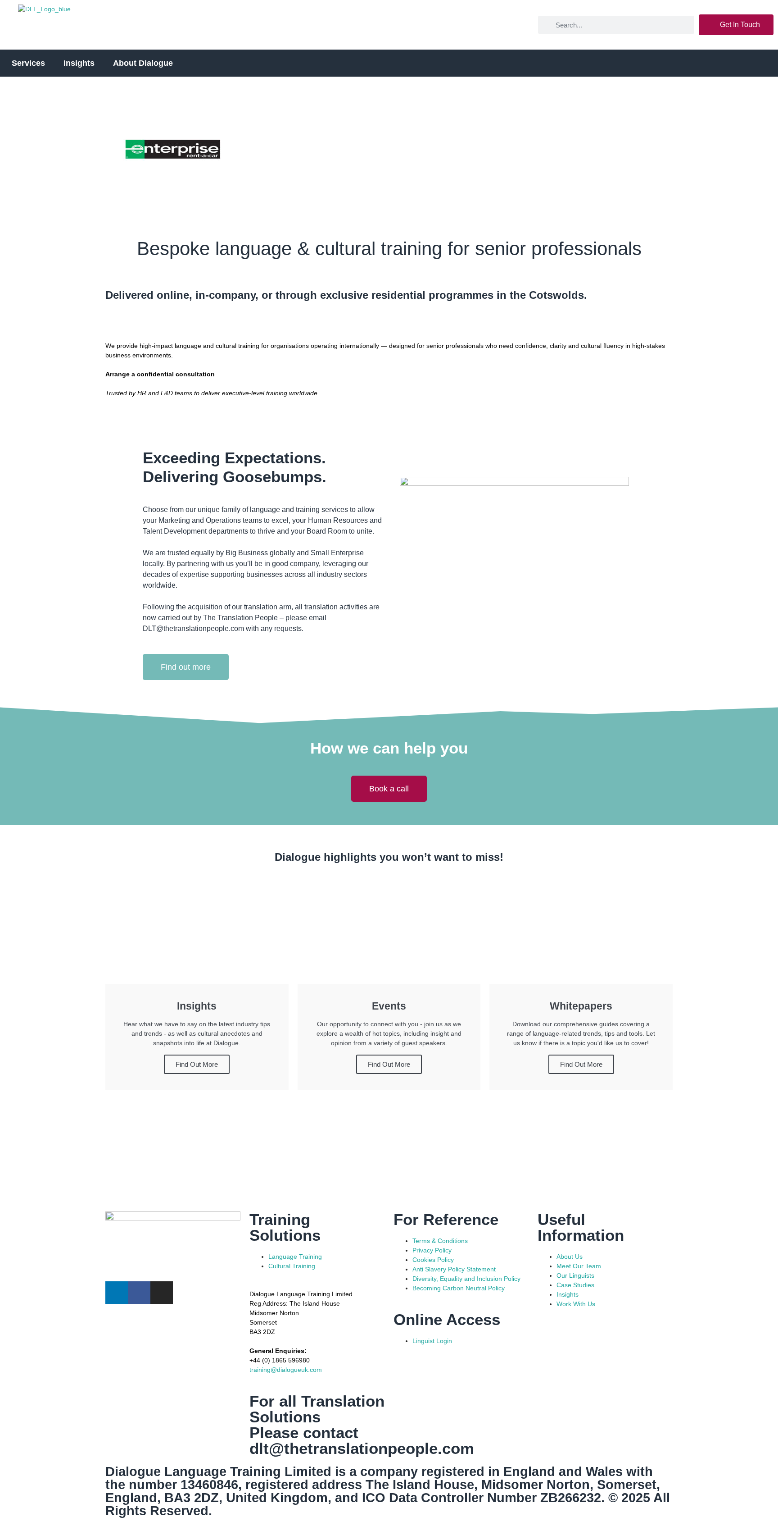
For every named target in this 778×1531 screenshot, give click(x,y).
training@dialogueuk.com (285, 1369)
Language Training (295, 1256)
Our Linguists (575, 1275)
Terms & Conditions (440, 1240)
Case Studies (575, 1285)
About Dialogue (143, 63)
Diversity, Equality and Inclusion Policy (466, 1278)
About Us (569, 1256)
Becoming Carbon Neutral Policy (458, 1288)
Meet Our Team (578, 1266)
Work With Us (575, 1303)
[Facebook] (139, 1292)
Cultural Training (291, 1266)
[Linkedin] (116, 1292)
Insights (567, 1294)
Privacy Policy (432, 1250)
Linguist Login (432, 1340)
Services (28, 63)
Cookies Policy (433, 1259)
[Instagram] (161, 1292)
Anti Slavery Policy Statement (454, 1269)
